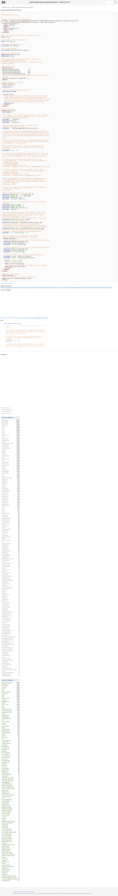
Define (11, 512)
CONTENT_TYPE (11, 757)
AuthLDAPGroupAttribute (11, 672)
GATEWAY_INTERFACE (11, 823)
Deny (16, 287)
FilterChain (11, 493)
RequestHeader (11, 465)
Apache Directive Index (7, 409)
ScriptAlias (11, 593)
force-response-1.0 (11, 756)
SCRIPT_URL (11, 790)
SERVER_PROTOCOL (11, 841)
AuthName (11, 482)
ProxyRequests (11, 641)
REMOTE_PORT (11, 862)
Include (11, 457)
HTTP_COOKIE (11, 726)
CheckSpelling (11, 554)
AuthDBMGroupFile (11, 633)
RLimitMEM (11, 654)
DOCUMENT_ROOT (11, 718)
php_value (64, 287)
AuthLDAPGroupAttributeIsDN (11, 669)
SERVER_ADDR (11, 715)
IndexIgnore (11, 479)
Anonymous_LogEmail (11, 650)
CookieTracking (11, 624)
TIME (11, 696)
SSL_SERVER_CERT (11, 834)
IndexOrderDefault (11, 555)
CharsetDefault (11, 560)
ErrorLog (11, 657)
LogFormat (11, 597)
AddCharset (11, 463)
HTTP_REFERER (11, 721)
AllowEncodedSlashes (11, 630)
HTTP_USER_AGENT (11, 710)
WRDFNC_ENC (11, 802)
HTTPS (13, 318)
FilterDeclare (11, 498)
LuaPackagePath (11, 621)
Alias (11, 507)
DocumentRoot (11, 549)
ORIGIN (11, 703)
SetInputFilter (11, 616)
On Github (5, 283)
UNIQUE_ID (11, 868)
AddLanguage (11, 548)
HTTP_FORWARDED (11, 829)
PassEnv (11, 591)
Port (11, 474)
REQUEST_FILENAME (34, 318)
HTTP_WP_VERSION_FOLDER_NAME (11, 879)
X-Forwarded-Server (11, 830)
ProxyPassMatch (11, 613)
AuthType (11, 487)
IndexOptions (11, 516)
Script (11, 437)
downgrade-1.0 (11, 748)
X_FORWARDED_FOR (11, 784)
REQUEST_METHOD (11, 712)
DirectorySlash (11, 521)
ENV (2, 318)
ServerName (11, 546)
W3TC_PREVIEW (11, 752)
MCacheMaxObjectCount (11, 644)
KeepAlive (11, 524)
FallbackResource (11, 518)
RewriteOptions (11, 491)
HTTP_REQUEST (11, 801)
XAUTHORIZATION (11, 774)
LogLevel (11, 622)
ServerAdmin (11, 608)
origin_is (11, 819)
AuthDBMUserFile (11, 632)
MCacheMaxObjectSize (11, 643)
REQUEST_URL (11, 791)
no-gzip (17, 318)
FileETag (11, 452)
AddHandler (11, 481)
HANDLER (11, 751)
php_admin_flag (11, 605)
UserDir (11, 568)
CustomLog (11, 596)
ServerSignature (11, 490)
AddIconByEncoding (11, 579)
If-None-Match (11, 768)
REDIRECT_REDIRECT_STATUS (11, 877)
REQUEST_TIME (11, 848)
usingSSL (11, 818)
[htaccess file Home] (3, 2)
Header (48, 287)
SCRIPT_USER (11, 871)
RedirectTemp (11, 484)
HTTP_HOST (6, 318)
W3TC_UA (11, 766)
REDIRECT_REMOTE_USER (11, 844)
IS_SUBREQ (11, 776)
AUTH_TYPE (11, 824)
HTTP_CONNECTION (11, 799)
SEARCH (11, 763)
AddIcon (11, 538)
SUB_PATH (11, 874)
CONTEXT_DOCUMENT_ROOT (11, 876)
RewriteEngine (91, 287)
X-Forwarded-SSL (11, 865)
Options (52, 287)
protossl (25, 318)
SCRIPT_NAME (11, 804)
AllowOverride (11, 499)
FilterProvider (11, 495)
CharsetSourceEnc (11, 563)
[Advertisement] (59, 304)
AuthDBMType (11, 652)
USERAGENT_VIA (11, 782)
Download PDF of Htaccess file (12, 323)
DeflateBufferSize (11, 655)
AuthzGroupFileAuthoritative (11, 636)
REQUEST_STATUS (11, 849)
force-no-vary (11, 704)
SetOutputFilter (11, 462)
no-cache (11, 724)
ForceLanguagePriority (11, 580)
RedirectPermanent (11, 540)
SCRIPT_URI (11, 827)
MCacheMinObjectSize (11, 640)
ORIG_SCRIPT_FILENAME (11, 854)
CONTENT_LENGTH (11, 812)
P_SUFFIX (11, 816)
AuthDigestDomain (11, 625)
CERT (11, 798)
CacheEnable (11, 661)
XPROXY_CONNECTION (11, 787)
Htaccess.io (16, 891)
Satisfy (11, 468)
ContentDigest (11, 569)
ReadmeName (11, 530)
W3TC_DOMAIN (11, 813)
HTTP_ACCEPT (11, 754)
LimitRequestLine (11, 663)
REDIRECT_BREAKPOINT (11, 866)
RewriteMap (11, 582)
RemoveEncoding (11, 602)
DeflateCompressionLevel (11, 558)
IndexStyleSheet (11, 551)
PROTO (11, 728)
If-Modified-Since (11, 762)
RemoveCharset (11, 577)
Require (73, 287)
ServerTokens (11, 470)
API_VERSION (11, 826)
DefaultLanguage (11, 523)
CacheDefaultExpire (11, 664)
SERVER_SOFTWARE (11, 838)
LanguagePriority (11, 566)
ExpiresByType (11, 446)
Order (55, 287)
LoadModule (11, 557)
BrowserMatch (11, 471)
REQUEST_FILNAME (11, 807)
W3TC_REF (11, 771)
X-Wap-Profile (11, 742)
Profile (11, 735)
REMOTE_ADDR (11, 731)
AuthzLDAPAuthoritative (11, 611)
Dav (11, 541)
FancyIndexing (11, 519)
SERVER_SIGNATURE (11, 840)
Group (11, 510)
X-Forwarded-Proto (11, 740)
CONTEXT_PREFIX (11, 743)
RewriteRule (98, 287)
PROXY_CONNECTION (11, 785)
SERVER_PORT (11, 701)
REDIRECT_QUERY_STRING (11, 821)
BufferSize (11, 666)
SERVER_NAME (11, 729)
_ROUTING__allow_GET (11, 779)
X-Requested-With (11, 732)
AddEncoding (6, 7)
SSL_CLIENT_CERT (11, 837)
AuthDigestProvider (11, 587)
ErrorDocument (28, 287)
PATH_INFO (11, 765)
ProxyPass (11, 590)
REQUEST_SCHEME (11, 810)
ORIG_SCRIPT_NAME (11, 852)
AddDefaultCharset (11, 448)
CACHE (11, 734)
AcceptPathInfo (11, 526)
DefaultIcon (11, 552)
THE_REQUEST (11, 717)
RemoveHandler (11, 513)
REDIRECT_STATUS (11, 709)
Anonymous (11, 515)
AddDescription (11, 544)
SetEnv (11, 476)
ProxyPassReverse (11, 618)
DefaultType (11, 574)
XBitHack (11, 562)
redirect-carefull (11, 815)
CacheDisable (11, 604)
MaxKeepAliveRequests (11, 638)
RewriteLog (11, 601)
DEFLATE (11, 687)
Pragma (11, 723)
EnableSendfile (11, 629)
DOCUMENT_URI (10, 880)
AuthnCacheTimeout (11, 668)
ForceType (11, 502)
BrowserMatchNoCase (11, 576)
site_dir (11, 857)
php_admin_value (11, 543)
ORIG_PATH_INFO (11, 869)
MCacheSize (11, 646)
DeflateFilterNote (11, 583)
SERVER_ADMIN (11, 760)
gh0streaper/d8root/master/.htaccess (22, 7)
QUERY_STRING (11, 698)
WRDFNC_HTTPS (11, 805)
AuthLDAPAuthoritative (11, 647)
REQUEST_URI (44, 318)
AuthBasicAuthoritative (11, 588)
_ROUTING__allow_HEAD (11, 777)
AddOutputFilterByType (11, 443)
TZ (11, 738)
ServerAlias (11, 635)
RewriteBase (78, 287)
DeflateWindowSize (11, 675)
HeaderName (11, 535)
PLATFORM (11, 858)
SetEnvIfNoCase (11, 456)
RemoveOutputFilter (11, 615)
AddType (9, 287)
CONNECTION (11, 773)
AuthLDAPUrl (11, 599)
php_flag (59, 287)
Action (11, 509)
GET (11, 706)
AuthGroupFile (11, 501)
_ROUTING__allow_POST (11, 781)
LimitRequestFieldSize (11, 660)
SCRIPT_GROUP (11, 846)
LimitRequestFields (11, 658)
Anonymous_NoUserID (11, 649)
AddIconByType (11, 565)
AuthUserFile (11, 488)
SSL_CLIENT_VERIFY (11, 835)
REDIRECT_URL (11, 793)
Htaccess (22, 891)
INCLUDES (11, 693)
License (10, 283)
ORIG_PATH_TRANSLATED (11, 855)
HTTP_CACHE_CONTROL (11, 795)
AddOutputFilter (11, 504)
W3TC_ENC (11, 737)
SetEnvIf (11, 466)
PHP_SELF (11, 843)
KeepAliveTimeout (11, 674)
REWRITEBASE (11, 746)
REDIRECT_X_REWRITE (11, 809)
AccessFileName (11, 627)
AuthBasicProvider (11, 537)
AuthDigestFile (11, 610)
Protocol (11, 527)
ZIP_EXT (11, 863)
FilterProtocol (11, 496)
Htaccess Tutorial (5, 407)
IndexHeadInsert (11, 572)
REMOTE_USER (11, 749)
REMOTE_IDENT (11, 851)
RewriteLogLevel (11, 594)
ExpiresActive (35, 287)
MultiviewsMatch (11, 619)
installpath (11, 860)
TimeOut (11, 534)
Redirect (69, 287)
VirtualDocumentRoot (106, 287)
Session (11, 485)
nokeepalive (11, 745)
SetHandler (11, 505)
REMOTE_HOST (11, 770)
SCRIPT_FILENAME (11, 692)
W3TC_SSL (11, 759)
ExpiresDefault (42, 287)
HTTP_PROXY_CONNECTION (11, 832)
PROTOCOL (11, 872)
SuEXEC (11, 671)
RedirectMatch (11, 473)
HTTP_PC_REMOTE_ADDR (11, 788)
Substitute (11, 571)
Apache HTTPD (30, 891)
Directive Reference (6, 411)
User (11, 460)
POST (21, 318)
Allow (13, 287)
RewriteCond (84, 287)
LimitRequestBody (11, 529)
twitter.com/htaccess (6, 413)
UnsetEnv (11, 585)
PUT (11, 720)
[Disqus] (59, 379)
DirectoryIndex (21, 287)
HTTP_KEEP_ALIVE (11, 796)
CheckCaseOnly (11, 607)
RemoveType (11, 532)
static (11, 695)
